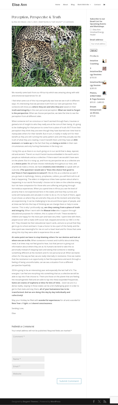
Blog (73, 5)
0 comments (69, 22)
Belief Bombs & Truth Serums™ (51, 22)
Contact (97, 5)
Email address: (96, 39)
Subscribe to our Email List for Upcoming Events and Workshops (98, 23)
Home (57, 5)
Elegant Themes (30, 401)
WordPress (55, 401)
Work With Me (83, 5)
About (65, 5)
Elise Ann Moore (20, 22)
